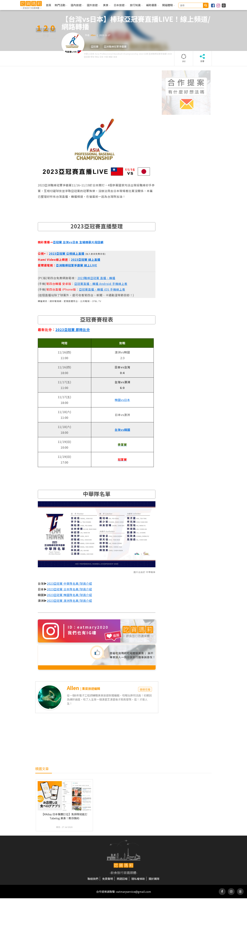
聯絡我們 (93, 879)
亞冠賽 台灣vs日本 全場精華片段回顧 (78, 242)
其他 (58, 827)
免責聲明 (107, 879)
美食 (106, 5)
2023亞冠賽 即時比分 (72, 329)
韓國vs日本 (122, 400)
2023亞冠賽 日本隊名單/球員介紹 (69, 589)
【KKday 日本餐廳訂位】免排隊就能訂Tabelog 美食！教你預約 (64, 816)
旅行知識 (135, 5)
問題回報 (122, 879)
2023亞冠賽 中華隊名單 (63, 583)
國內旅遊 (76, 5)
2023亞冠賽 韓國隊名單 (63, 595)
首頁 (48, 5)
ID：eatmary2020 (88, 627)
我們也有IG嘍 (82, 632)
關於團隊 (154, 879)
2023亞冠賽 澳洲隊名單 (63, 600)
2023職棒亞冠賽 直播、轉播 (96, 278)
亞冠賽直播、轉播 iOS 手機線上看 (102, 289)
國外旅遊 (92, 5)
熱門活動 (60, 5)
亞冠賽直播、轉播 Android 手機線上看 (100, 284)
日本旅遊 (119, 5)
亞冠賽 (94, 46)
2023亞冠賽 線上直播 (85, 259)
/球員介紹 (85, 583)
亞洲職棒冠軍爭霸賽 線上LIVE (76, 265)
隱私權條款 (138, 879)
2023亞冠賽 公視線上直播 (66, 253)
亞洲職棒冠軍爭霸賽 (115, 46)
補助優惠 (151, 5)
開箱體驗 (168, 5)
